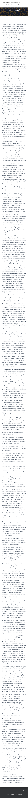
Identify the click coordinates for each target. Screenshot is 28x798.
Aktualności (8, 791)
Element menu (21, 791)
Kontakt (16, 791)
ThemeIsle (19, 794)
